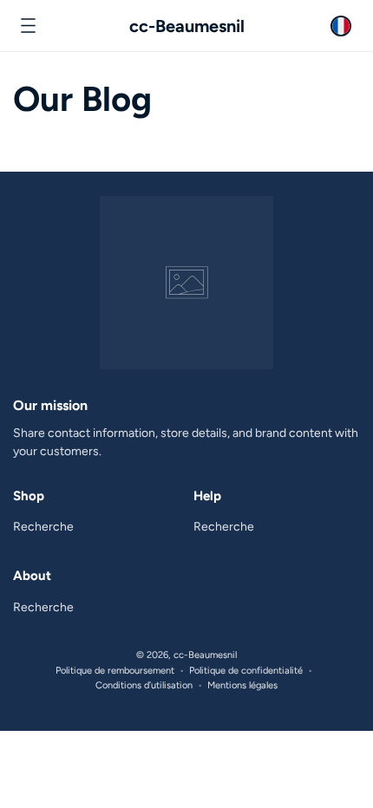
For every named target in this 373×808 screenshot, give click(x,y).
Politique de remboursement (115, 670)
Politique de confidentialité (246, 670)
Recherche (43, 526)
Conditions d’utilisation (144, 685)
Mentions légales (242, 685)
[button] (28, 26)
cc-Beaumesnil (205, 655)
